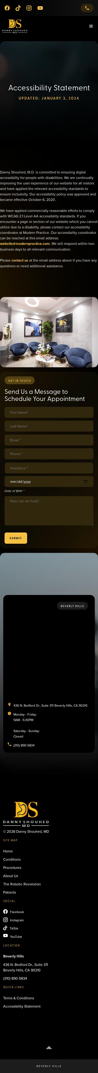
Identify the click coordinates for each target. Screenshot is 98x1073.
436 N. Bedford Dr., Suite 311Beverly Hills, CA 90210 (25, 967)
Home (8, 851)
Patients (9, 892)
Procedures (12, 867)
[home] (13, 26)
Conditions (12, 859)
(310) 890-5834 (15, 978)
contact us (19, 260)
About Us (10, 875)
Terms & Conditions (18, 997)
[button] (91, 26)
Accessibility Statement (22, 1006)
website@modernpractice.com (25, 243)
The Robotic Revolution (22, 884)
